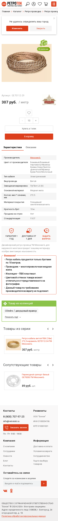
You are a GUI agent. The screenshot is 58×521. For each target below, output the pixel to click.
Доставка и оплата (42, 446)
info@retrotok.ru (11, 421)
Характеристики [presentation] (13, 147)
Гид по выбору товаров (40, 462)
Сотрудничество (41, 456)
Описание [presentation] (31, 147)
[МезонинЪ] (49, 99)
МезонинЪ (35, 157)
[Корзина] (45, 4)
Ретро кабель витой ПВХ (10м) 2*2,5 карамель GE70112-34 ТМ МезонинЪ (37, 341)
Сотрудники (9, 451)
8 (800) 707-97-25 (13, 416)
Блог (5, 461)
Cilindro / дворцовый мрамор (21, 310)
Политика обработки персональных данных (24, 516)
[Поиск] (27, 4)
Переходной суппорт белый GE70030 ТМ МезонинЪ (35, 375)
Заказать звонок (18, 427)
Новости (7, 456)
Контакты (8, 465)
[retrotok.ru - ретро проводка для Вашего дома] (12, 4)
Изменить (17, 28)
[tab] (13, 148)
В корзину (29, 136)
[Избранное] (39, 4)
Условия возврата (42, 451)
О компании (9, 446)
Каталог (17, 11)
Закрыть (40, 28)
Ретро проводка (33, 11)
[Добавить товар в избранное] (29, 113)
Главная (6, 11)
